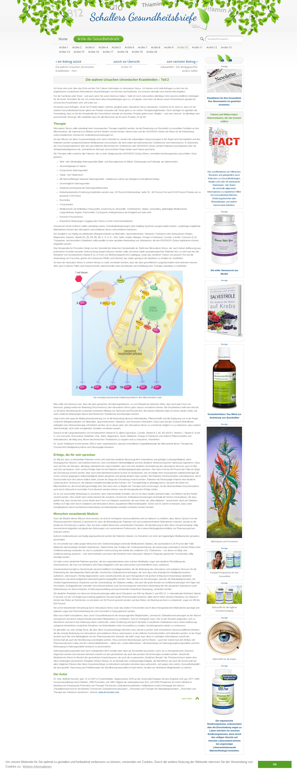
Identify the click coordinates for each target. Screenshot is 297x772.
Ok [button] (275, 764)
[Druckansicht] (220, 58)
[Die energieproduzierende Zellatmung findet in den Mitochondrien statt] (127, 333)
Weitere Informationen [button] (37, 766)
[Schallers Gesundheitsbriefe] (149, 18)
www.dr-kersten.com (109, 692)
